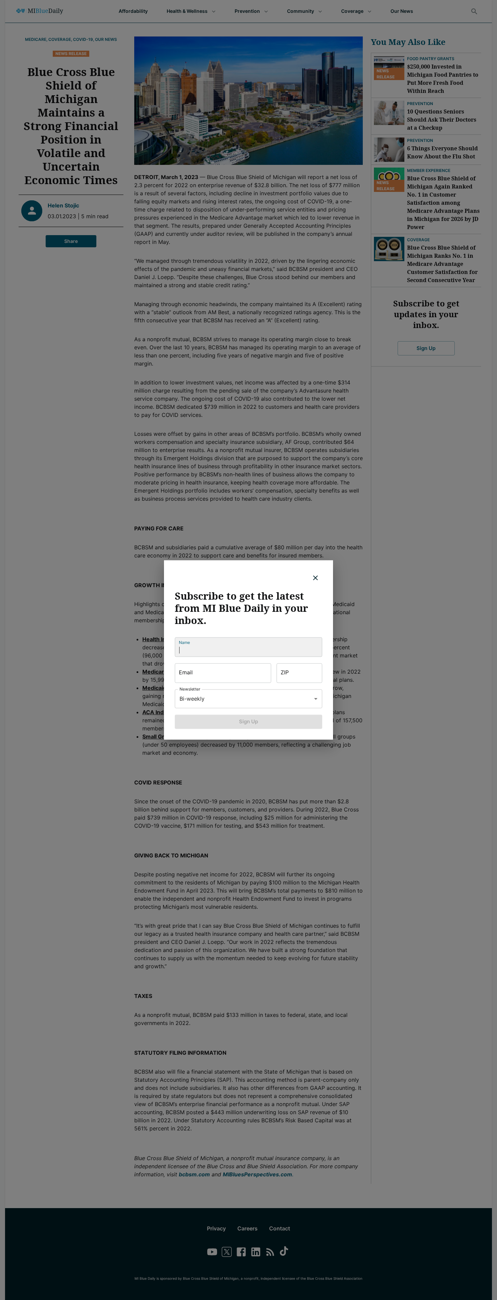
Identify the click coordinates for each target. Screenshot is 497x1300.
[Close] (315, 577)
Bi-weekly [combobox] (192, 698)
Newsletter (190, 689)
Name (184, 642)
